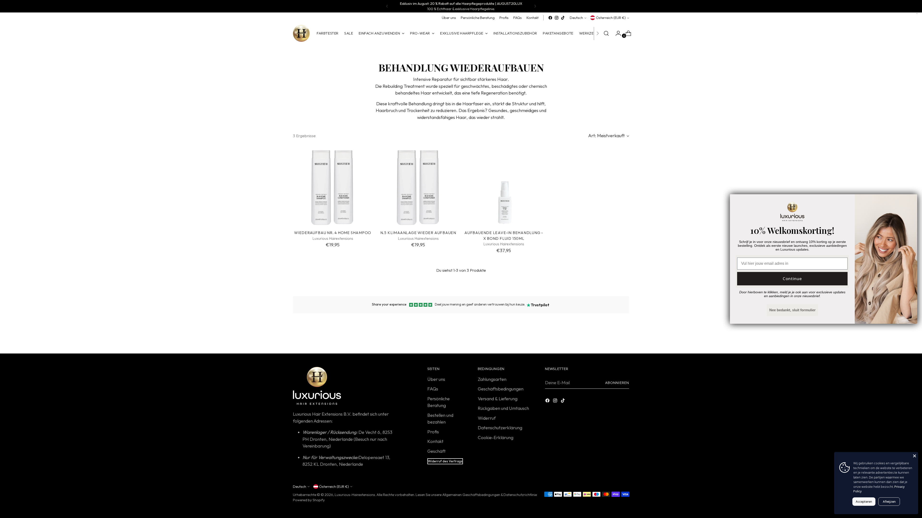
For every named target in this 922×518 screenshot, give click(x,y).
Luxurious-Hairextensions (355, 494)
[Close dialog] (911, 200)
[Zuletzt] (387, 6)
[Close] (914, 455)
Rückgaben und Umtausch (503, 408)
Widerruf (487, 418)
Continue (792, 278)
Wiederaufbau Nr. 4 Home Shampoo (332, 232)
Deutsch (576, 17)
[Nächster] (535, 6)
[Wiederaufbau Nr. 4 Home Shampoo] (332, 186)
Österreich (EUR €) (611, 17)
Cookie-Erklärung (495, 437)
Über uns (436, 379)
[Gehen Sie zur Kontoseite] (616, 33)
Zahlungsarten (492, 379)
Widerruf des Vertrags (445, 461)
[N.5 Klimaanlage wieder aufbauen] (418, 186)
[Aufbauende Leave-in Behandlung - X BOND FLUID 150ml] (504, 186)
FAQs (432, 389)
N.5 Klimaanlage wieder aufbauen (418, 232)
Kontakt (435, 441)
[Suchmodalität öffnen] (606, 33)
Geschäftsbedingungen (500, 389)
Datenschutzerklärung (500, 427)
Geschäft (436, 451)
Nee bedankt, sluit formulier (792, 310)
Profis (433, 432)
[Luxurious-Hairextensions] (301, 33)
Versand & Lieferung (497, 398)
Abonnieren (617, 382)
